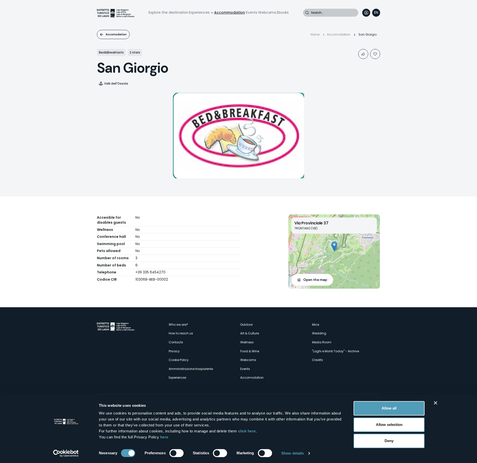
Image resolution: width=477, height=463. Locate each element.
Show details (292, 453)
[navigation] (376, 13)
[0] (375, 54)
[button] (334, 246)
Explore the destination (168, 12)
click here (247, 431)
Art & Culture (249, 333)
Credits (317, 360)
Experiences (199, 12)
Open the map (315, 279)
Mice (315, 324)
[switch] (176, 453)
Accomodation (116, 34)
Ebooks (283, 12)
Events (251, 12)
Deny (389, 441)
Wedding (319, 333)
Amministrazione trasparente (191, 369)
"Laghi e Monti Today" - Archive (335, 351)
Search (307, 13)
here (164, 437)
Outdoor (246, 324)
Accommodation (229, 12)
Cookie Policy (179, 360)
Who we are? (178, 324)
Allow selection (389, 424)
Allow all (389, 408)
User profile (366, 13)
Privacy (174, 351)
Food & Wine (249, 351)
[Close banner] (435, 403)
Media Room (321, 342)
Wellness (247, 342)
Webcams (267, 12)
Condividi (363, 54)
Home (315, 34)
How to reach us (181, 333)
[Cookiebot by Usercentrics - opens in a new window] (66, 453)
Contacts (176, 342)
